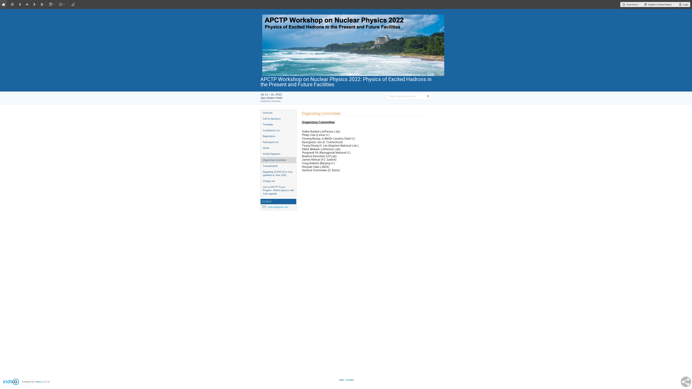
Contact (350, 379)
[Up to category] (27, 4)
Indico (38, 381)
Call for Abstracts (272, 118)
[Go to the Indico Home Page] (3, 4)
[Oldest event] (12, 4)
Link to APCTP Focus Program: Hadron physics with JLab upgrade (278, 190)
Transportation (270, 166)
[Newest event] (41, 4)
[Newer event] (34, 4)
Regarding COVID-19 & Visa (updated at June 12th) (277, 174)
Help (341, 379)
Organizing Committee (274, 160)
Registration (269, 136)
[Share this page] (686, 381)
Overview (267, 112)
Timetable (268, 124)
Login (685, 4)
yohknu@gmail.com (278, 207)
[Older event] (20, 4)
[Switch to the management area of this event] (73, 4)
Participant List (270, 142)
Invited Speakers (271, 154)
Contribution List (271, 130)
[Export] (52, 4)
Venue (266, 148)
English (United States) (660, 4)
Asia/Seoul (632, 4)
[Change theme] (62, 4)
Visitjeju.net (269, 181)
